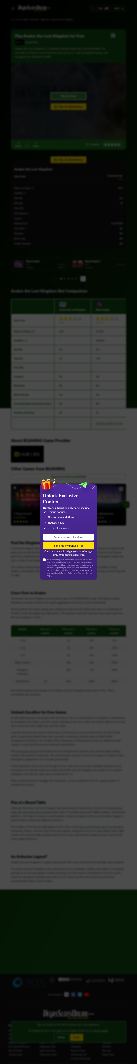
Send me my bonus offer (68, 545)
